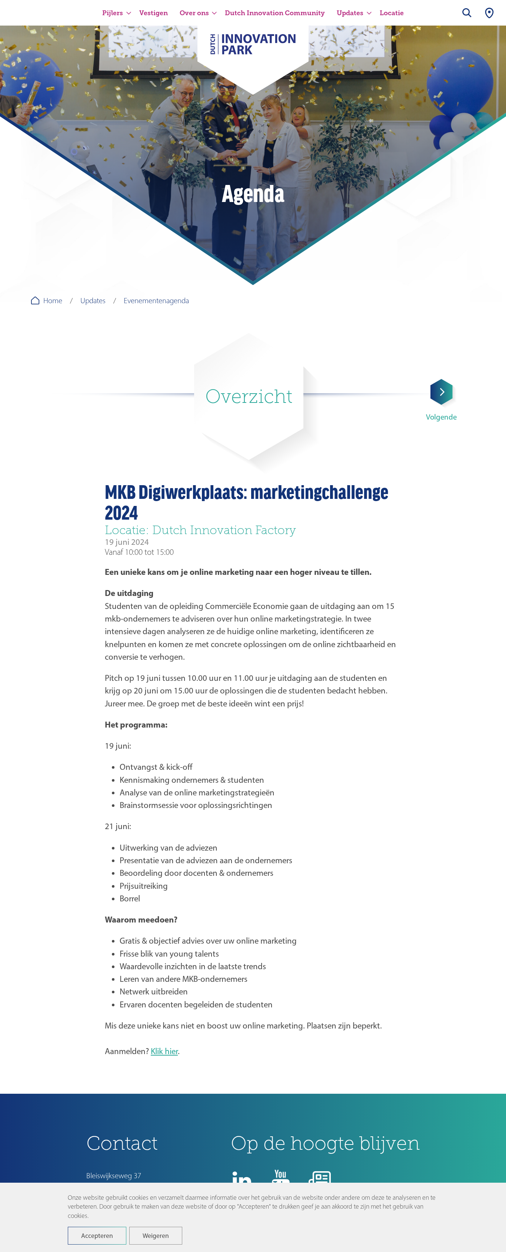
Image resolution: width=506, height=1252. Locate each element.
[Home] (253, 49)
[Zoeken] (467, 13)
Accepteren (97, 1235)
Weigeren (156, 1235)
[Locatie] (489, 13)
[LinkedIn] (242, 1180)
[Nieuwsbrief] (320, 1180)
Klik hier (164, 1051)
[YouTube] (281, 1180)
